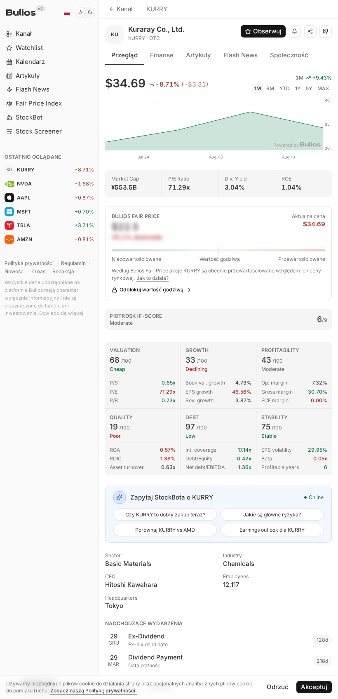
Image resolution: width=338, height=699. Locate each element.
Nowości (15, 271)
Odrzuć (278, 687)
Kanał (125, 9)
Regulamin (73, 263)
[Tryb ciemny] (85, 12)
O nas (38, 271)
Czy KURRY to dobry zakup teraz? (165, 514)
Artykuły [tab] (198, 55)
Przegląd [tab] (124, 55)
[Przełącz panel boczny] (99, 349)
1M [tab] (257, 88)
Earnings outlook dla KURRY (272, 530)
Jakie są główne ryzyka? (272, 514)
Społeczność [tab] (289, 55)
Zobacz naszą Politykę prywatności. (93, 690)
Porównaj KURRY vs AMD (165, 530)
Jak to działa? (152, 278)
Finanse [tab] (162, 55)
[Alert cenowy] (295, 31)
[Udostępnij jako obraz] (325, 31)
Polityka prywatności (29, 263)
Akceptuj (314, 687)
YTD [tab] (284, 88)
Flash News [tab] (240, 55)
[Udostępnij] (310, 31)
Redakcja (63, 271)
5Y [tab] (309, 88)
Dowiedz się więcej (61, 313)
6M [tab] (270, 88)
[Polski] (66, 12)
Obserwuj (267, 31)
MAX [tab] (323, 88)
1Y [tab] (297, 88)
